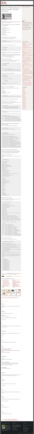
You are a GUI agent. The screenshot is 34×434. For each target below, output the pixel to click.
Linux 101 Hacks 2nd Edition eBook (6, 286)
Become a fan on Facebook (15, 429)
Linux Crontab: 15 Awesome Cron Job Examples (27, 54)
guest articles (15, 274)
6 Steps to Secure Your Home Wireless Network (26, 84)
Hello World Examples (24, 103)
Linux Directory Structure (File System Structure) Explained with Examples (27, 53)
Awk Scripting (23, 91)
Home (2, 5)
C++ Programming (24, 105)
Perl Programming (24, 99)
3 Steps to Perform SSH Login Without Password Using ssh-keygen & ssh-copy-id (27, 79)
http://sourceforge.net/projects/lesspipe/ (6, 352)
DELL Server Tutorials (24, 106)
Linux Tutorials (23, 88)
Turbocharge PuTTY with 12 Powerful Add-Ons (27, 85)
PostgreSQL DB (23, 102)
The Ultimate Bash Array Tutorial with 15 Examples (27, 77)
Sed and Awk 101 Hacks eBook (25, 25)
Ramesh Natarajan (3, 430)
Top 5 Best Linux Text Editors (25, 75)
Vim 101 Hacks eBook (24, 27)
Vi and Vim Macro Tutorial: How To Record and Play (27, 60)
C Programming (23, 104)
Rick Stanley (3, 372)
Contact (11, 5)
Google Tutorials (24, 100)
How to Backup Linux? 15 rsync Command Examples (27, 72)
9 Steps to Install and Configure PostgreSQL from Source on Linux (12, 420)
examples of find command (11, 21)
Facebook (29, 7)
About (14, 5)
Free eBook (4, 5)
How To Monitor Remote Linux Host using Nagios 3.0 (27, 70)
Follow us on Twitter (14, 428)
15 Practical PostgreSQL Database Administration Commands (10, 419)
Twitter (26, 7)
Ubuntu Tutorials (24, 101)
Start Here (8, 5)
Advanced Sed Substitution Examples (17, 281)
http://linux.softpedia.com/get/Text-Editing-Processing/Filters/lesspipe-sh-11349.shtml (11, 350)
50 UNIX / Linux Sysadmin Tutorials (25, 46)
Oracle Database (23, 107)
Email (24, 7)
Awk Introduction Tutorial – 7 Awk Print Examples (27, 71)
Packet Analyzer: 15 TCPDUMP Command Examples (27, 76)
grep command (16, 21)
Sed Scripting (23, 90)
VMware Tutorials (24, 108)
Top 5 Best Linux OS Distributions (25, 69)
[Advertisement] (20, 2)
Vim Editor (23, 89)
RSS (22, 7)
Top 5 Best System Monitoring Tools (25, 68)
